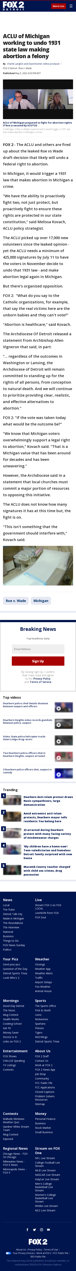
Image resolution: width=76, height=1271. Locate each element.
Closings (40, 964)
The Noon (9, 1010)
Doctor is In (10, 1037)
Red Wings (41, 1037)
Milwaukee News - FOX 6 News (14, 1163)
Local (6, 905)
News (7, 900)
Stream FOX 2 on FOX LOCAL (48, 906)
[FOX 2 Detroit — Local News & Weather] (13, 5)
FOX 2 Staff (42, 1056)
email (48, 1230)
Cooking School (12, 1023)
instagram (41, 1230)
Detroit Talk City (12, 914)
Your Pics (10, 959)
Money (40, 1113)
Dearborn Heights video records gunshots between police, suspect (27, 721)
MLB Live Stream (45, 1170)
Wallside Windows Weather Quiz (13, 1120)
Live (38, 900)
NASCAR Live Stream (47, 1175)
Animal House (43, 991)
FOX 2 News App (45, 1069)
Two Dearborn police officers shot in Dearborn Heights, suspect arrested (24, 754)
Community (42, 1078)
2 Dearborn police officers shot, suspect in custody (27, 771)
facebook (27, 1230)
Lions (38, 1015)
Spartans (40, 1023)
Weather (42, 959)
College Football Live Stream (47, 1164)
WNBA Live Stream (46, 1206)
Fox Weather (42, 986)
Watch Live (58, 6)
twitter (34, 1230)
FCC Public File (43, 1083)
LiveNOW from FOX (47, 913)
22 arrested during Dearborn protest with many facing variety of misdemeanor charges (47, 833)
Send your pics (11, 964)
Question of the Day (15, 969)
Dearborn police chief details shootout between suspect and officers (25, 705)
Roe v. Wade (25, 68)
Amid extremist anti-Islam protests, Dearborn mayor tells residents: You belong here (45, 817)
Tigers (38, 1032)
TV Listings (9, 1065)
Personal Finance (45, 1119)
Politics (7, 949)
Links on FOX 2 (12, 1041)
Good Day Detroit (13, 1006)
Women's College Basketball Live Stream (45, 1198)
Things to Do (11, 940)
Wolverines (41, 1019)
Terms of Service (40, 682)
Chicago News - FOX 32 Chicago (15, 1155)
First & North (43, 1010)
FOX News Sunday (14, 945)
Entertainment (15, 1051)
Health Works (11, 1019)
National (8, 932)
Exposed (8, 1139)
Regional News (15, 1148)
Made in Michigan (13, 918)
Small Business (44, 1132)
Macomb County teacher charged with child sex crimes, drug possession (47, 870)
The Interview (11, 927)
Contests (8, 1069)
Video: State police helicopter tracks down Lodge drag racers (24, 738)
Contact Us (41, 1060)
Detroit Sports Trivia (15, 973)
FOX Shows (10, 1056)
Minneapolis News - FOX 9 (15, 1170)
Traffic (39, 977)
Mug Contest (10, 1015)
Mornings (11, 1000)
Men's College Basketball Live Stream (44, 1187)
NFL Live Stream (45, 1158)
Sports (40, 1000)
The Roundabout (13, 923)
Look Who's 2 (11, 977)
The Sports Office (45, 1006)
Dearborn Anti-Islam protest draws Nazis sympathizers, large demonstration (48, 800)
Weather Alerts (44, 973)
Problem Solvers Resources (45, 1097)
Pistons (39, 1028)
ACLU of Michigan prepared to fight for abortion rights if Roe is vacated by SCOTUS (37, 124)
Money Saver (11, 1032)
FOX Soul (40, 917)
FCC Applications (45, 1087)
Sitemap (40, 1104)
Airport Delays (43, 982)
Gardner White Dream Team (16, 1128)
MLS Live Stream (45, 1210)
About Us (42, 1051)
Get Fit (7, 1028)
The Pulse (9, 909)
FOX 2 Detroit (10, 68)
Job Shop (40, 1074)
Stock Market (43, 1127)
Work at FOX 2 (43, 1065)
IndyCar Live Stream (47, 1179)
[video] (64, 707)
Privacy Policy (42, 678)
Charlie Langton (15, 63)
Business (8, 936)
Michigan (40, 600)
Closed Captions (44, 1092)
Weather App (43, 969)
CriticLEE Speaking (14, 1060)
